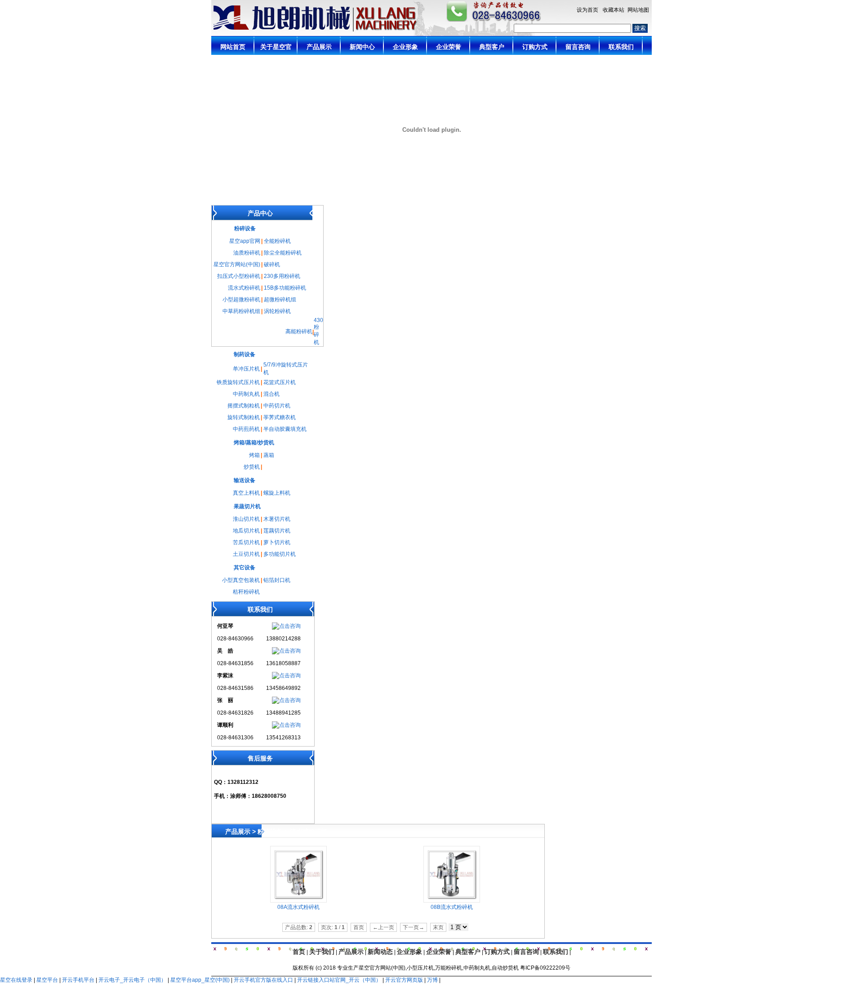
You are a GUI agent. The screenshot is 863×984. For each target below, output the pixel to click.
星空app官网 (244, 241)
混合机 (271, 394)
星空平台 (47, 980)
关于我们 (321, 951)
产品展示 (351, 951)
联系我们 (555, 951)
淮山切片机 (246, 519)
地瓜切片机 (246, 531)
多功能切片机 (279, 554)
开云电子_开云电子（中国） (132, 980)
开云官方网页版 (404, 980)
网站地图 (638, 10)
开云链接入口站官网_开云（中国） (339, 980)
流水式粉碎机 (244, 288)
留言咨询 (526, 951)
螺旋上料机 (276, 493)
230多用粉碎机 (282, 276)
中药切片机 (276, 406)
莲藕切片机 (276, 531)
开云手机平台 (78, 980)
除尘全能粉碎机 (283, 253)
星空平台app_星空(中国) (200, 980)
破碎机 (272, 264)
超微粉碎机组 (280, 299)
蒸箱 (268, 455)
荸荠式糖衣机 (279, 417)
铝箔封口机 (276, 580)
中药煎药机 (246, 429)
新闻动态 (380, 951)
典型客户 (467, 951)
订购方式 (497, 951)
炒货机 (252, 467)
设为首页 (587, 10)
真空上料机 (246, 493)
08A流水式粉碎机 (298, 907)
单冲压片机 (246, 369)
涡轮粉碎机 (277, 311)
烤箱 (254, 455)
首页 (299, 951)
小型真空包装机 (241, 580)
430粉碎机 (318, 331)
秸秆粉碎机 (246, 592)
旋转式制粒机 (243, 417)
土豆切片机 (246, 554)
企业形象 (409, 951)
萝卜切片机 (276, 542)
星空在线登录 (16, 980)
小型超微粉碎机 (241, 299)
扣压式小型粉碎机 (238, 276)
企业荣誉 (438, 951)
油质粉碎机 (246, 253)
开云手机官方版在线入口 (263, 980)
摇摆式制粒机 (243, 406)
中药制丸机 (246, 394)
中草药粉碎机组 (241, 311)
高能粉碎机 (298, 331)
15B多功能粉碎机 (285, 288)
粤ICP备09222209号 (545, 968)
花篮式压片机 (279, 382)
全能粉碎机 (277, 241)
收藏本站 (613, 10)
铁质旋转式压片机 (238, 382)
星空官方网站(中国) (237, 264)
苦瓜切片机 (246, 542)
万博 (432, 980)
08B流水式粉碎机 (452, 907)
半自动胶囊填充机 (285, 429)
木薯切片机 (276, 519)
